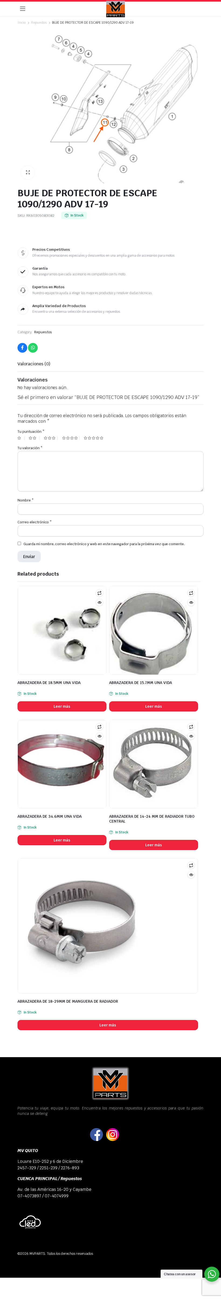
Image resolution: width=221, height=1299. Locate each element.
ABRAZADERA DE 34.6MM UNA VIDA (50, 816)
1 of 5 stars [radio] (21, 438)
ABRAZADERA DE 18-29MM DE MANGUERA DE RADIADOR (68, 1001)
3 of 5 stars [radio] (51, 438)
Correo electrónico (35, 522)
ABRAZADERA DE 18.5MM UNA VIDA (49, 682)
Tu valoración (30, 448)
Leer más (62, 706)
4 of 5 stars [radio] (71, 438)
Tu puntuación (31, 431)
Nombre (26, 500)
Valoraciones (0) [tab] (34, 364)
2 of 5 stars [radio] (34, 438)
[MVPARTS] (115, 9)
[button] (27, 172)
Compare (99, 593)
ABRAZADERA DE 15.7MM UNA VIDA (140, 682)
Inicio (22, 22)
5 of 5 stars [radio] (94, 438)
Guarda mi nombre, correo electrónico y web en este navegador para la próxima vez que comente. (104, 544)
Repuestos (39, 22)
